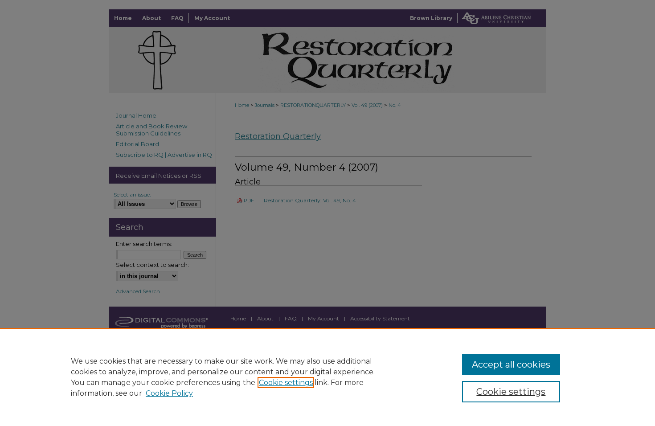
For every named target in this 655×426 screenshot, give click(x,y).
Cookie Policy (169, 393)
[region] (327, 377)
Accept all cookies (511, 364)
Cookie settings (286, 382)
